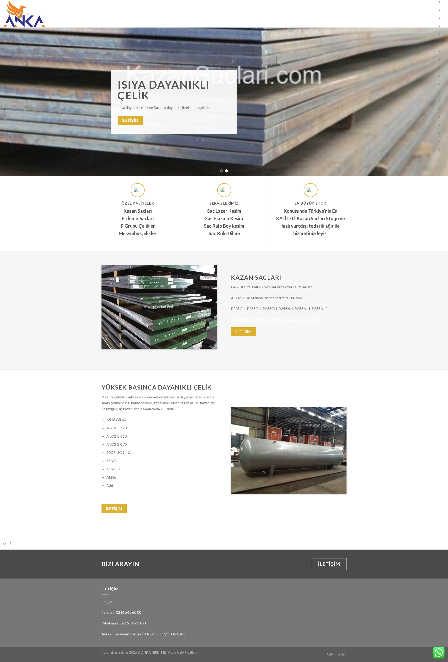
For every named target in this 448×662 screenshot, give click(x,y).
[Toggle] (4, 544)
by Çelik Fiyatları (185, 652)
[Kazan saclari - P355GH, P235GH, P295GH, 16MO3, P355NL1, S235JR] (47, 14)
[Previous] (15, 102)
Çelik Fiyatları (336, 654)
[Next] (433, 102)
